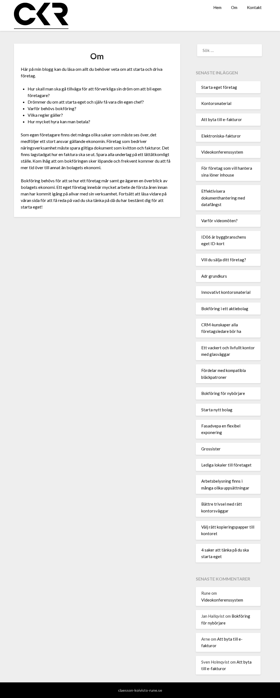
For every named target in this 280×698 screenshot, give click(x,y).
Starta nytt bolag (216, 409)
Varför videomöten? (219, 220)
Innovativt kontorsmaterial (225, 292)
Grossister (211, 448)
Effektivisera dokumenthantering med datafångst (223, 198)
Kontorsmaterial (216, 103)
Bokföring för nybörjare (223, 393)
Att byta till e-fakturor (221, 119)
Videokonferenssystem (222, 151)
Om (234, 7)
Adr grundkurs (214, 276)
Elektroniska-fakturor (221, 135)
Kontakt (254, 7)
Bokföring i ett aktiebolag (224, 308)
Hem (217, 7)
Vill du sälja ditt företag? (223, 259)
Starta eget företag (219, 87)
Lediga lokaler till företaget (226, 464)
